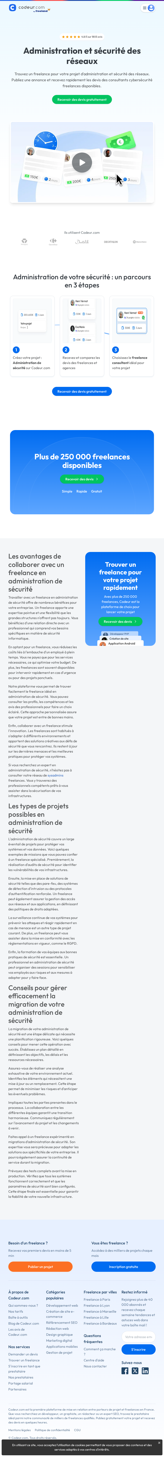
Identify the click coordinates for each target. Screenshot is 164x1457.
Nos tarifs (15, 1311)
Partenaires (17, 1389)
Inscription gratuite (123, 1267)
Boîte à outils (18, 1317)
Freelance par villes (100, 1292)
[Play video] (82, 162)
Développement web (62, 1305)
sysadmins (55, 775)
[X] (135, 1370)
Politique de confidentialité (52, 1430)
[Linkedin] (145, 1370)
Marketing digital (59, 1340)
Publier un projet (40, 1267)
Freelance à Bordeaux (100, 1323)
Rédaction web (57, 1328)
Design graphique (59, 1334)
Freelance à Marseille (100, 1311)
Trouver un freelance (24, 1360)
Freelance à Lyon (97, 1305)
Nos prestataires (20, 1377)
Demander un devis (23, 1354)
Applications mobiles (62, 1346)
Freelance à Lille (96, 1317)
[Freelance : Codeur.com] (30, 8)
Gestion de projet (59, 1352)
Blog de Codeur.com (23, 1323)
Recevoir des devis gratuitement (82, 99)
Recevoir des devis (79, 479)
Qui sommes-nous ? (23, 1305)
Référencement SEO (62, 1322)
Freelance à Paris (97, 1299)
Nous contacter (95, 1366)
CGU (77, 1430)
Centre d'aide (94, 1360)
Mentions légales (19, 1430)
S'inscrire (138, 1349)
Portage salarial (20, 1383)
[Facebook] (125, 1370)
